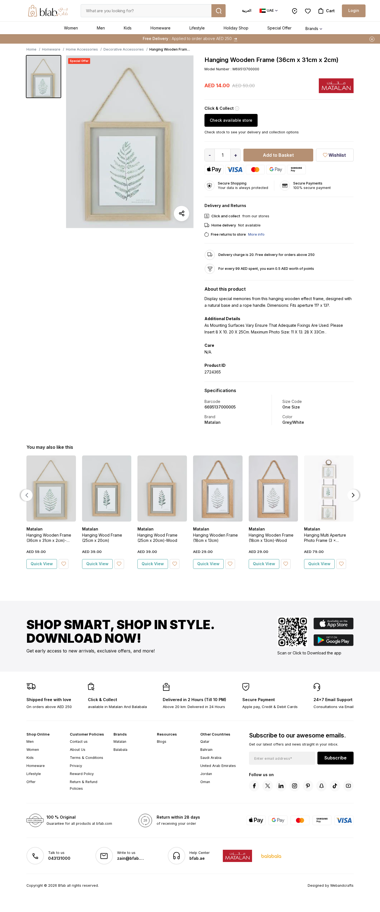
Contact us (79, 741)
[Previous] (27, 495)
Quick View (42, 563)
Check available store (231, 120)
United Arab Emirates (218, 766)
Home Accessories (82, 49)
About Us (77, 749)
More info (256, 234)
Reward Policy (82, 774)
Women (71, 28)
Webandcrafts (342, 885)
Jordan (206, 774)
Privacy (76, 766)
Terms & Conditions (86, 758)
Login (353, 10)
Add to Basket (278, 155)
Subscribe (335, 758)
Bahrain (206, 749)
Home (31, 49)
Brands (311, 28)
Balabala (120, 749)
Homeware (160, 28)
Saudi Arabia (210, 758)
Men (101, 28)
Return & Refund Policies (83, 785)
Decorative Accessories (123, 49)
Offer (31, 782)
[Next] (353, 495)
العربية (246, 10)
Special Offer (279, 28)
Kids (128, 28)
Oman (205, 782)
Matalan (119, 741)
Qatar (204, 741)
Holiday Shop (236, 28)
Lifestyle (197, 28)
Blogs (161, 741)
